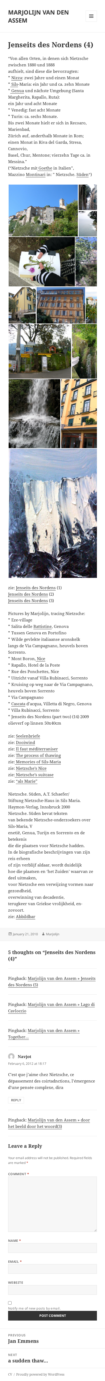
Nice (40, 658)
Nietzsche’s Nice (31, 768)
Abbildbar (25, 916)
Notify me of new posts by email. (34, 1308)
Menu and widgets (91, 21)
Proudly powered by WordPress (40, 1374)
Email (15, 1261)
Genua (17, 90)
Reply (16, 1100)
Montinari (36, 174)
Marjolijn (52, 934)
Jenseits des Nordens (36, 587)
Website (15, 1282)
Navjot (24, 1056)
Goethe (44, 168)
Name (14, 1240)
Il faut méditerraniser (37, 748)
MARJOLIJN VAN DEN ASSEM (38, 16)
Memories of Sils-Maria (38, 761)
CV (10, 1374)
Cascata (18, 703)
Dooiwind (25, 742)
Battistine (42, 626)
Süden (82, 174)
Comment (18, 1174)
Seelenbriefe (28, 736)
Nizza (16, 77)
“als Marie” (26, 781)
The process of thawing (38, 755)
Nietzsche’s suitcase (34, 774)
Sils (14, 84)
